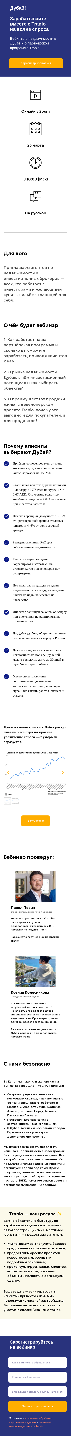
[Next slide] (63, 772)
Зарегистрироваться (37, 1406)
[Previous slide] (8, 772)
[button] (35, 820)
